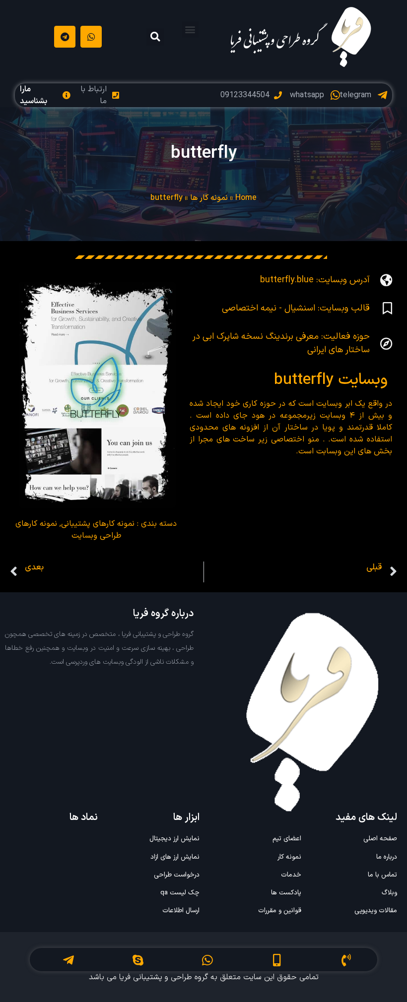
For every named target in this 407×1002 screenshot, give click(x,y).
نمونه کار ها (209, 198)
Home (246, 198)
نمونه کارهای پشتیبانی (98, 524)
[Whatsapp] (91, 36)
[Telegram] (64, 36)
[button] (190, 29)
